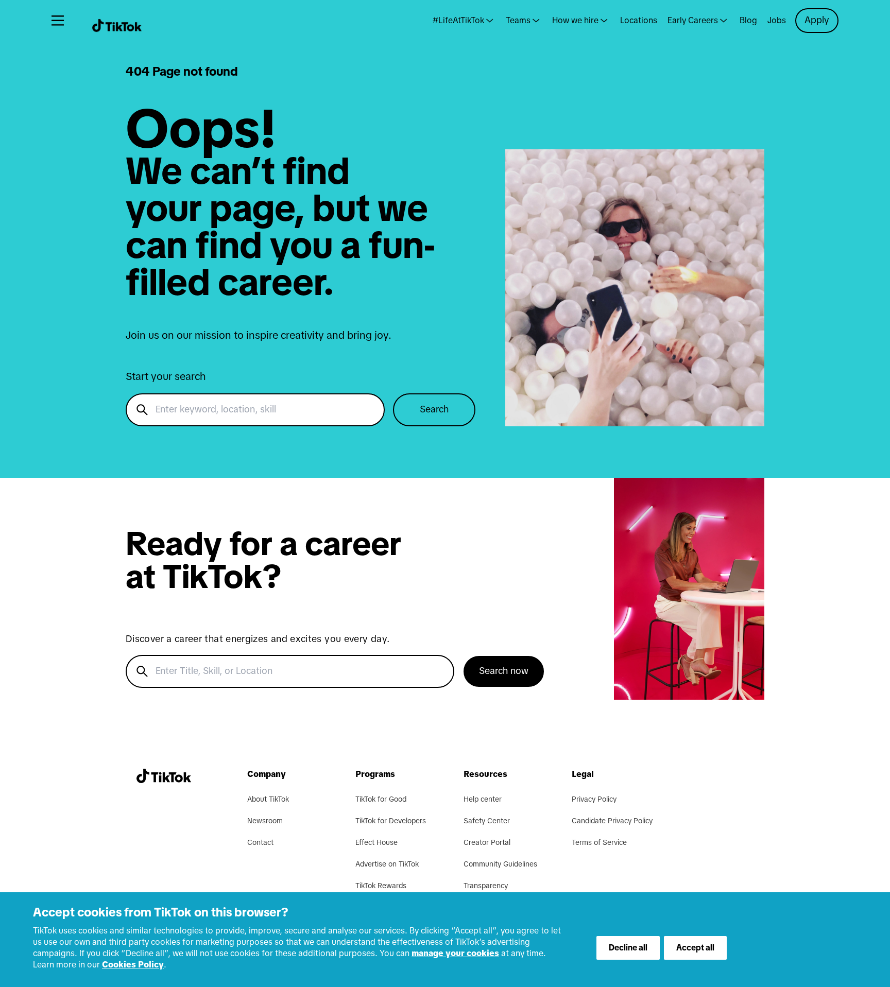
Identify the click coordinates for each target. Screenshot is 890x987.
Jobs (776, 20)
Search (434, 409)
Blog (748, 20)
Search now (503, 671)
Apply (817, 20)
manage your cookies (455, 953)
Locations (638, 20)
